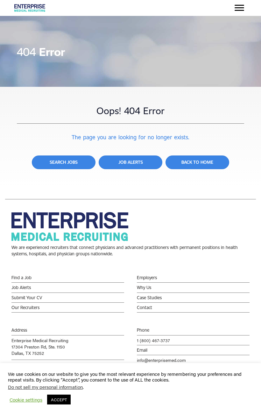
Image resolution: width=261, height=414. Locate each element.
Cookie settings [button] (26, 400)
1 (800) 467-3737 (153, 340)
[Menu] (239, 8)
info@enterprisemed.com (161, 360)
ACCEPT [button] (59, 400)
